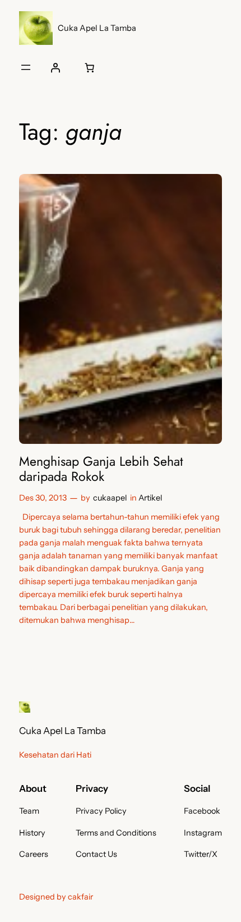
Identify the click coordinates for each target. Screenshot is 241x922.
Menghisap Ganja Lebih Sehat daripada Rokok (101, 469)
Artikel (150, 498)
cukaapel (110, 498)
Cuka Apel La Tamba (97, 28)
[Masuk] (55, 67)
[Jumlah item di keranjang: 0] (89, 67)
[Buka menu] (26, 67)
